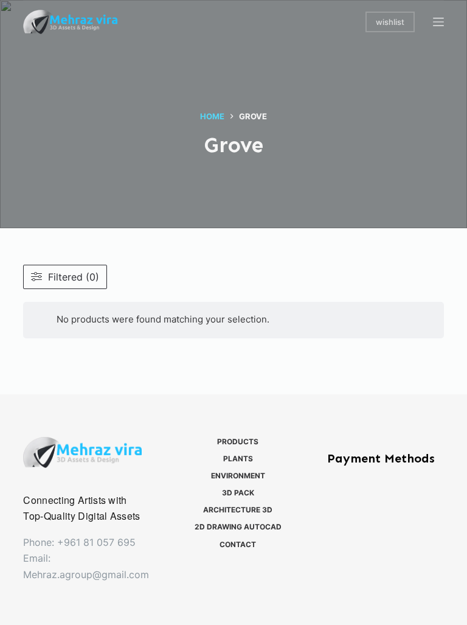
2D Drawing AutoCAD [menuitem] (238, 526)
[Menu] (438, 21)
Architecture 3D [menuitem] (237, 509)
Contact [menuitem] (238, 544)
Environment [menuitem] (238, 475)
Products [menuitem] (237, 441)
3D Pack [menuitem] (238, 492)
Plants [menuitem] (238, 458)
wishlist (390, 22)
